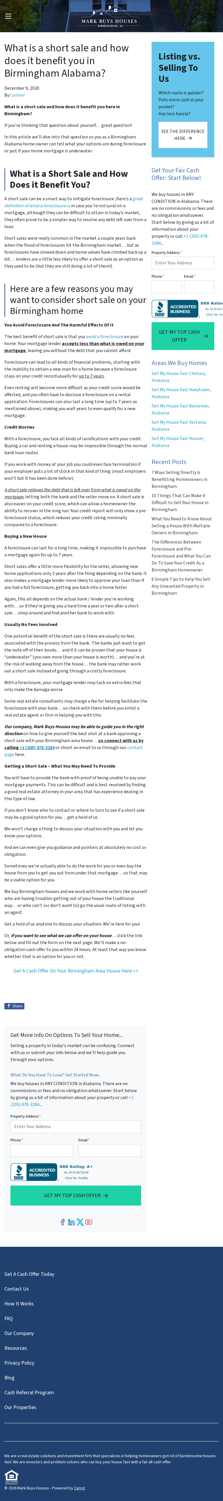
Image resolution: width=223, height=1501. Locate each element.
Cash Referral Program (29, 1392)
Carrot (79, 1488)
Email (83, 1140)
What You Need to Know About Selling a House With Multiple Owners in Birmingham (182, 526)
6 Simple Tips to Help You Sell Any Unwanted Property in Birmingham (181, 586)
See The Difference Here (183, 135)
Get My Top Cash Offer (72, 1195)
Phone (16, 1140)
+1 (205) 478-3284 (37, 747)
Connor (17, 95)
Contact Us (16, 1289)
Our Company (19, 1333)
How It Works (19, 1303)
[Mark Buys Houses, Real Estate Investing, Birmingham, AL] (53, 1172)
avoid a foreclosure (104, 336)
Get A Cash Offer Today (29, 1274)
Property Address (25, 1116)
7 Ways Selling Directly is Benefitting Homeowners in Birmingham (179, 479)
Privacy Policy (19, 1363)
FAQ (8, 1318)
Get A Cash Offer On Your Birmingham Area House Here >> (75, 971)
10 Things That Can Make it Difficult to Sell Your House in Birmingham (180, 502)
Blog (9, 1377)
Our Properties (20, 1407)
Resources (15, 1348)
